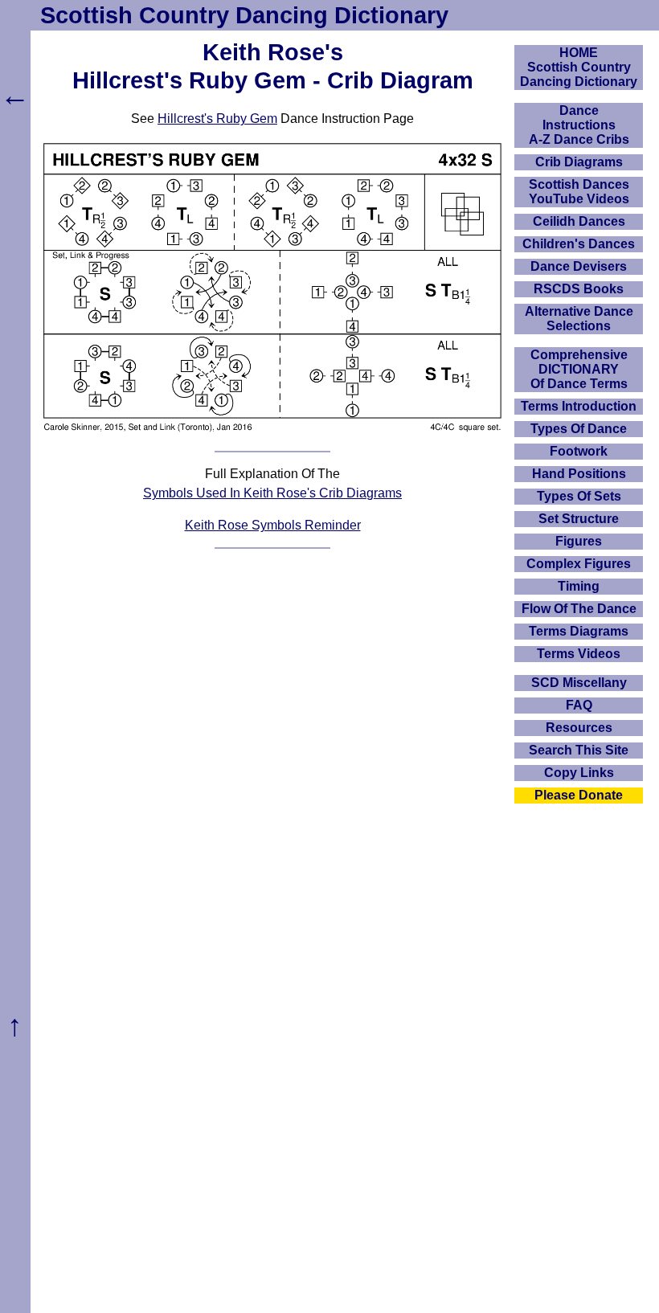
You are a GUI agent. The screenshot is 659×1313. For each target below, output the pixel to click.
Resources (579, 727)
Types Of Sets (579, 496)
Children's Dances (578, 244)
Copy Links (579, 772)
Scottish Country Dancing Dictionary (244, 15)
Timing (579, 586)
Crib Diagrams (579, 162)
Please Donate (578, 795)
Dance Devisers (578, 266)
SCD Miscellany (579, 682)
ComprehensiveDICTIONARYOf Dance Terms (579, 369)
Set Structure (578, 519)
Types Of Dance (578, 429)
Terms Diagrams (578, 631)
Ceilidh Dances (579, 221)
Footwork (579, 451)
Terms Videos (578, 654)
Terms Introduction (578, 406)
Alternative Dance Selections (579, 319)
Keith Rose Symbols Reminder (273, 525)
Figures (578, 541)
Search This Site (578, 750)
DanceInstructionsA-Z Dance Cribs (579, 125)
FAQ (579, 705)
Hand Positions (579, 474)
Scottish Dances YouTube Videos (579, 192)
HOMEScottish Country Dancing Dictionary (578, 67)
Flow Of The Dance (579, 609)
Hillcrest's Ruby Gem (217, 118)
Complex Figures (578, 564)
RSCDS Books (579, 289)
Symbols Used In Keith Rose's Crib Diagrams (272, 493)
